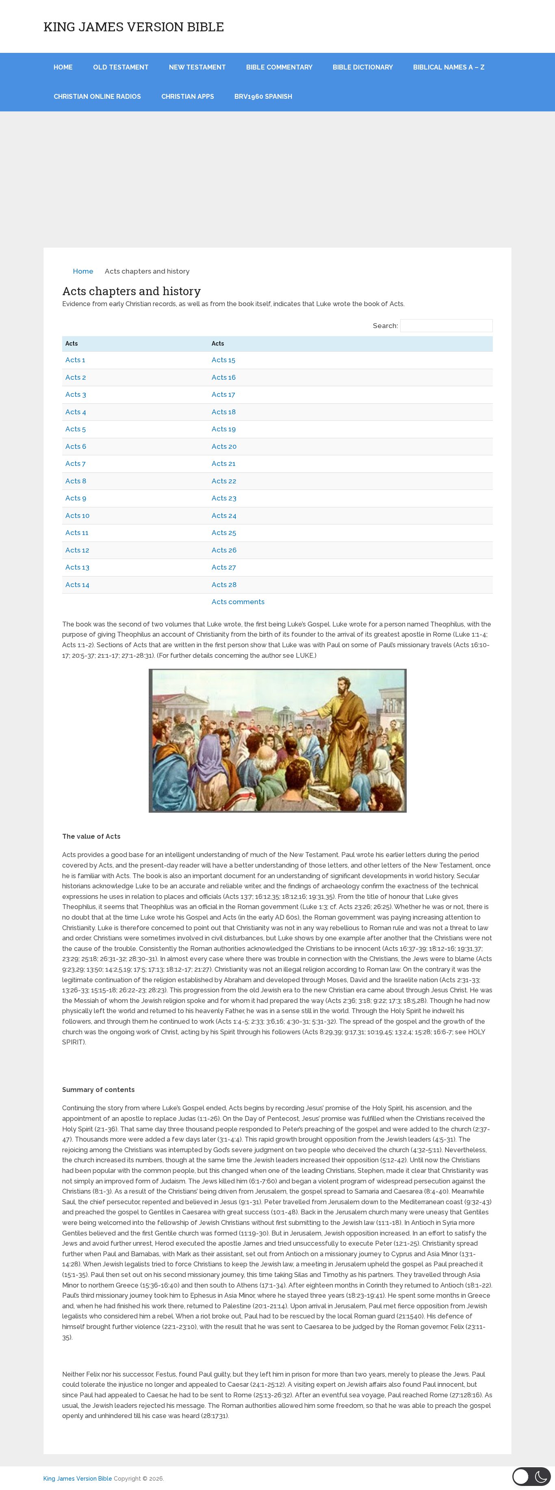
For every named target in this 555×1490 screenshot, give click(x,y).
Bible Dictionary (363, 67)
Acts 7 (75, 463)
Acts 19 (224, 429)
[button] (531, 1476)
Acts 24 (224, 515)
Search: (385, 326)
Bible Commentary (279, 67)
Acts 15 (223, 360)
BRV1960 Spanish (263, 96)
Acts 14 (77, 585)
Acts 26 (224, 550)
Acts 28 (224, 585)
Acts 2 (75, 377)
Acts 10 (77, 515)
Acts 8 (75, 481)
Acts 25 (224, 533)
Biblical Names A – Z (449, 67)
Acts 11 (77, 533)
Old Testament (121, 67)
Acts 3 (75, 394)
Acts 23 (224, 498)
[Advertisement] (277, 187)
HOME (63, 67)
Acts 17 (223, 394)
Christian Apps (187, 96)
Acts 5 (75, 429)
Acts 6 (75, 446)
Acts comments (238, 602)
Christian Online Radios (97, 96)
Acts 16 (224, 377)
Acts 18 (224, 412)
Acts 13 (77, 567)
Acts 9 (75, 498)
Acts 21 (224, 463)
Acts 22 (224, 481)
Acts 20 (224, 446)
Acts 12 (77, 550)
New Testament (197, 67)
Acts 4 (75, 412)
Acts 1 (75, 360)
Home (83, 271)
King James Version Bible (133, 26)
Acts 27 (224, 567)
